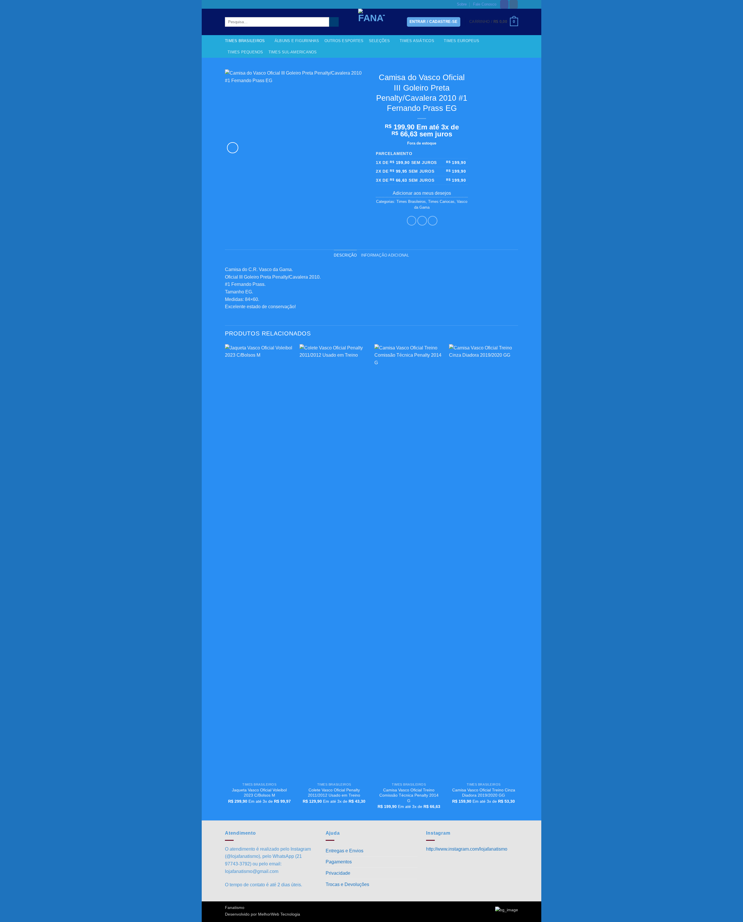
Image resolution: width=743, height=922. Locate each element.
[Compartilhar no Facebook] (411, 220)
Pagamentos (339, 861)
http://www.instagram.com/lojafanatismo (466, 849)
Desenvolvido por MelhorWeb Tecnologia (262, 914)
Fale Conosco (484, 4)
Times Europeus (461, 41)
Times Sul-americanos (292, 52)
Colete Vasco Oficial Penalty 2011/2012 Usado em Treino (334, 793)
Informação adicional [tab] (385, 255)
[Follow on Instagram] (513, 4)
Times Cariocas (441, 201)
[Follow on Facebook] (504, 4)
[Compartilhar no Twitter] (422, 220)
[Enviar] (334, 22)
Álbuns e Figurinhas (297, 41)
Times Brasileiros (245, 41)
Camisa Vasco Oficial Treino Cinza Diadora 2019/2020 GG (483, 793)
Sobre (462, 4)
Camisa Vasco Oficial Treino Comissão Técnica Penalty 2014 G (409, 795)
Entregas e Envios (344, 850)
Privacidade (338, 873)
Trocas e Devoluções (347, 884)
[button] (493, 22)
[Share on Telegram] (432, 220)
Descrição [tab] (345, 255)
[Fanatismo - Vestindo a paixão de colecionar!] (371, 22)
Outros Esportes (344, 41)
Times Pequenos (245, 52)
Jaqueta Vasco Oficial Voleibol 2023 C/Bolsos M (259, 793)
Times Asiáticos (417, 41)
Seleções (379, 41)
